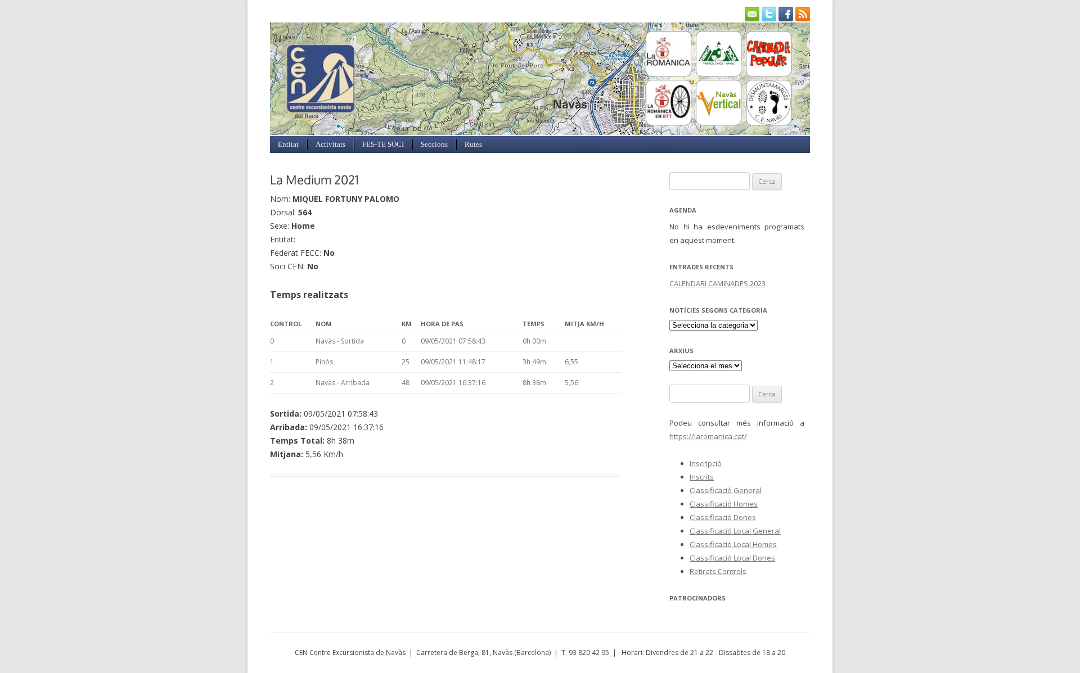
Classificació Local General (735, 531)
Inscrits (702, 477)
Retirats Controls (718, 571)
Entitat (288, 144)
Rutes (473, 144)
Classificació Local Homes (733, 544)
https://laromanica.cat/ (708, 436)
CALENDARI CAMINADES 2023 (717, 283)
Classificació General (726, 490)
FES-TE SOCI (383, 144)
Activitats (330, 144)
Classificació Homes (724, 504)
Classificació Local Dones (732, 558)
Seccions (434, 144)
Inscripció (706, 463)
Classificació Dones (723, 517)
